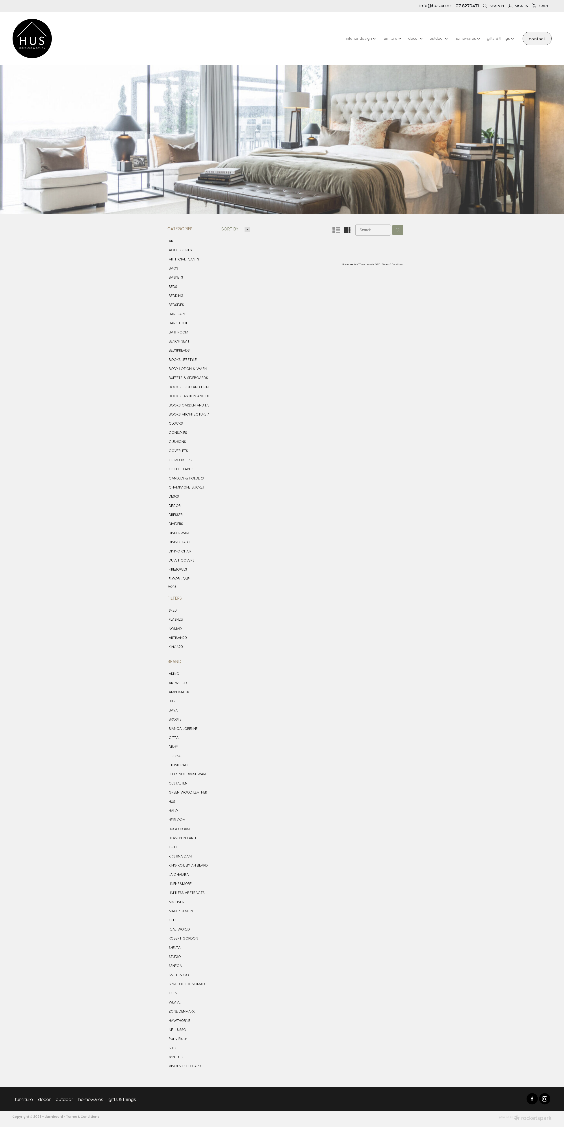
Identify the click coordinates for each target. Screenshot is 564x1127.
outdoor (437, 38)
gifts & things (499, 38)
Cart (543, 6)
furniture (391, 38)
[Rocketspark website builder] (525, 1119)
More (172, 586)
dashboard (54, 1117)
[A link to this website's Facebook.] (532, 1099)
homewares (466, 38)
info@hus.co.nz (435, 6)
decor (414, 38)
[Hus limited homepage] (66, 38)
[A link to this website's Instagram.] (544, 1099)
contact (537, 38)
